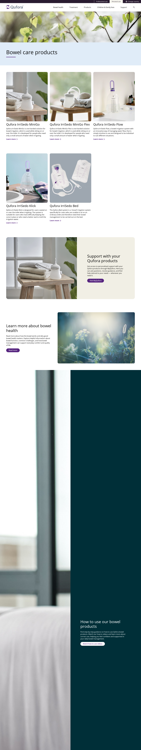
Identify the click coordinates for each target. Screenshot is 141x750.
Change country (133, 1)
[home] (14, 8)
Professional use (102, 1)
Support (124, 7)
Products (87, 7)
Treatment (73, 7)
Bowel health (58, 7)
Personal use (116, 1)
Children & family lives (105, 7)
